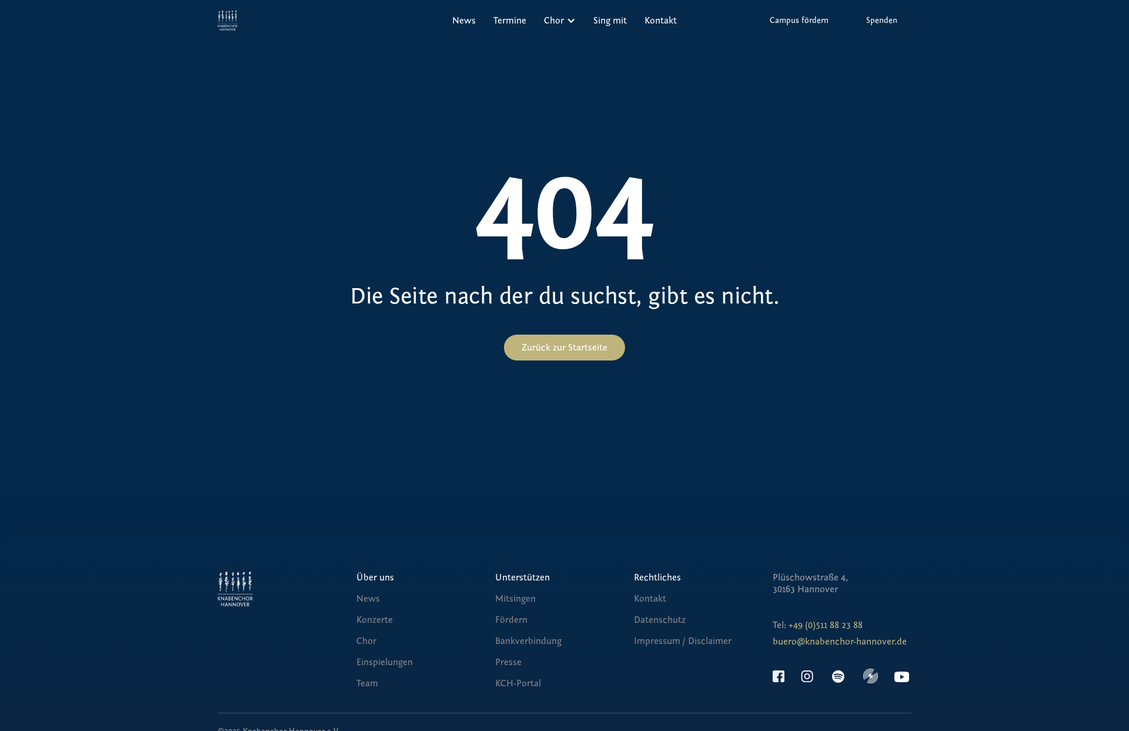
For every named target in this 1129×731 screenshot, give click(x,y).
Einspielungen (384, 662)
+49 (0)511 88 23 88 (826, 625)
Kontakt (660, 20)
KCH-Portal (518, 683)
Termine (509, 20)
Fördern (511, 620)
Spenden (881, 20)
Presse (508, 662)
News (464, 20)
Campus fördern (799, 20)
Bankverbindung (528, 641)
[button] (560, 20)
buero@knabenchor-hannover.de (840, 641)
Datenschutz (660, 620)
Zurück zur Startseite (564, 347)
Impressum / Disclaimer (682, 641)
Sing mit (610, 20)
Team (367, 683)
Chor (366, 641)
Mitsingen (515, 598)
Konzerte (374, 620)
